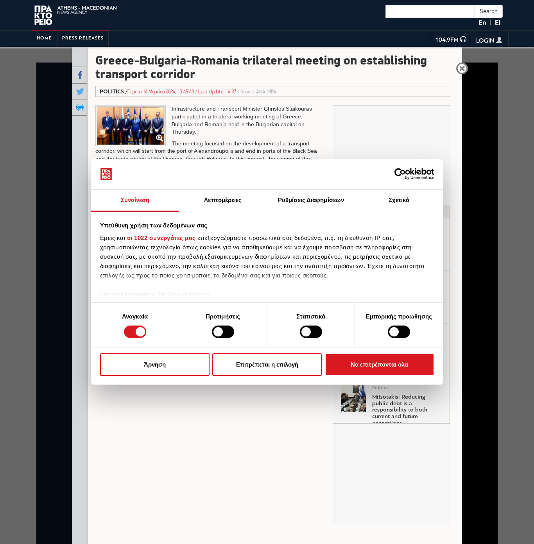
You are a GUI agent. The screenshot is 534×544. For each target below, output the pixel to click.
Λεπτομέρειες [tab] (223, 200)
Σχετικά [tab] (399, 200)
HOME (44, 38)
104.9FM (447, 40)
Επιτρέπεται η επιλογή (267, 364)
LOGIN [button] (486, 41)
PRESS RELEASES (83, 38)
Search (489, 11)
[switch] (223, 332)
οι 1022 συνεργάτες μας (161, 237)
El (497, 22)
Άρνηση (155, 364)
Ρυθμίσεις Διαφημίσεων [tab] (311, 200)
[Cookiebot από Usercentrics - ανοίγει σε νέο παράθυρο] (400, 174)
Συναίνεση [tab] (135, 200)
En (482, 22)
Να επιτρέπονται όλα (379, 364)
